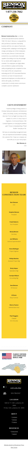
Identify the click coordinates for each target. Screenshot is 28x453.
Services (14, 420)
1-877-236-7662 (14, 11)
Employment (14, 431)
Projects (14, 422)
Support (14, 434)
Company (14, 417)
